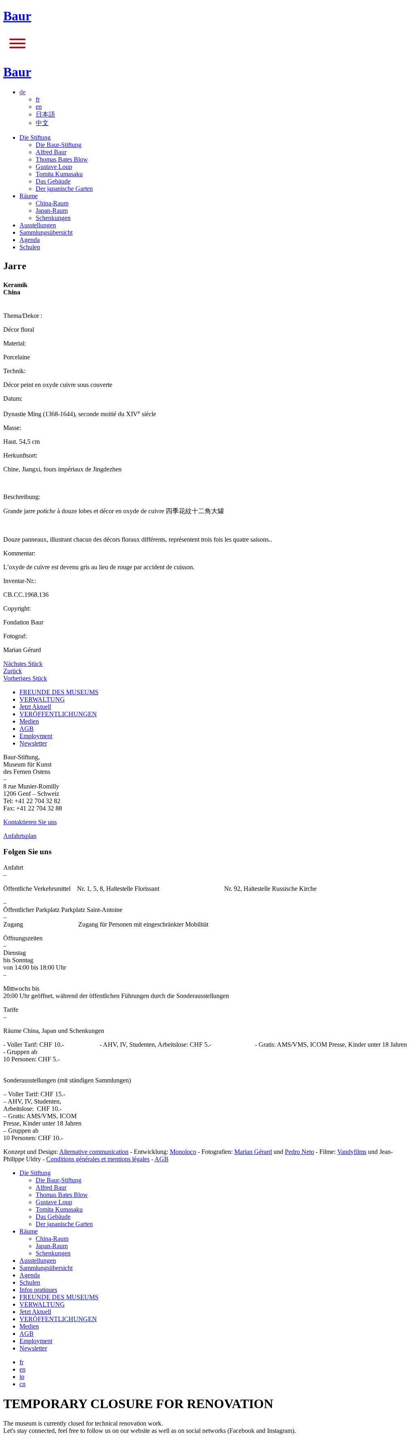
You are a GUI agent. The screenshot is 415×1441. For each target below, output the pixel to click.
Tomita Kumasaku (59, 174)
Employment (35, 735)
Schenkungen (53, 217)
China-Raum (52, 203)
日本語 (45, 114)
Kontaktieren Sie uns (30, 822)
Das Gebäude (53, 181)
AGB (26, 728)
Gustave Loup (54, 166)
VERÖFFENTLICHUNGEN (58, 714)
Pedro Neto (299, 1151)
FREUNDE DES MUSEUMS (58, 692)
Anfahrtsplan (19, 835)
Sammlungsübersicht (46, 232)
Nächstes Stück (23, 663)
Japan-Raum (52, 210)
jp (21, 1376)
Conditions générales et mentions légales (98, 1159)
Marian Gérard (253, 1151)
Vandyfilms (351, 1151)
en (39, 106)
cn (22, 1384)
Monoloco (183, 1151)
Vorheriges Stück (25, 678)
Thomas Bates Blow (62, 159)
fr (38, 99)
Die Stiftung (35, 137)
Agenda (29, 239)
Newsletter (33, 743)
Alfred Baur (51, 152)
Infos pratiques (38, 1289)
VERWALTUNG (42, 699)
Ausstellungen (37, 225)
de (22, 92)
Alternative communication (93, 1151)
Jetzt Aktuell (35, 706)
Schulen (29, 247)
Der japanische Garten (64, 188)
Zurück (12, 671)
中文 (42, 122)
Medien (29, 721)
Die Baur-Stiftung (58, 144)
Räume (28, 195)
